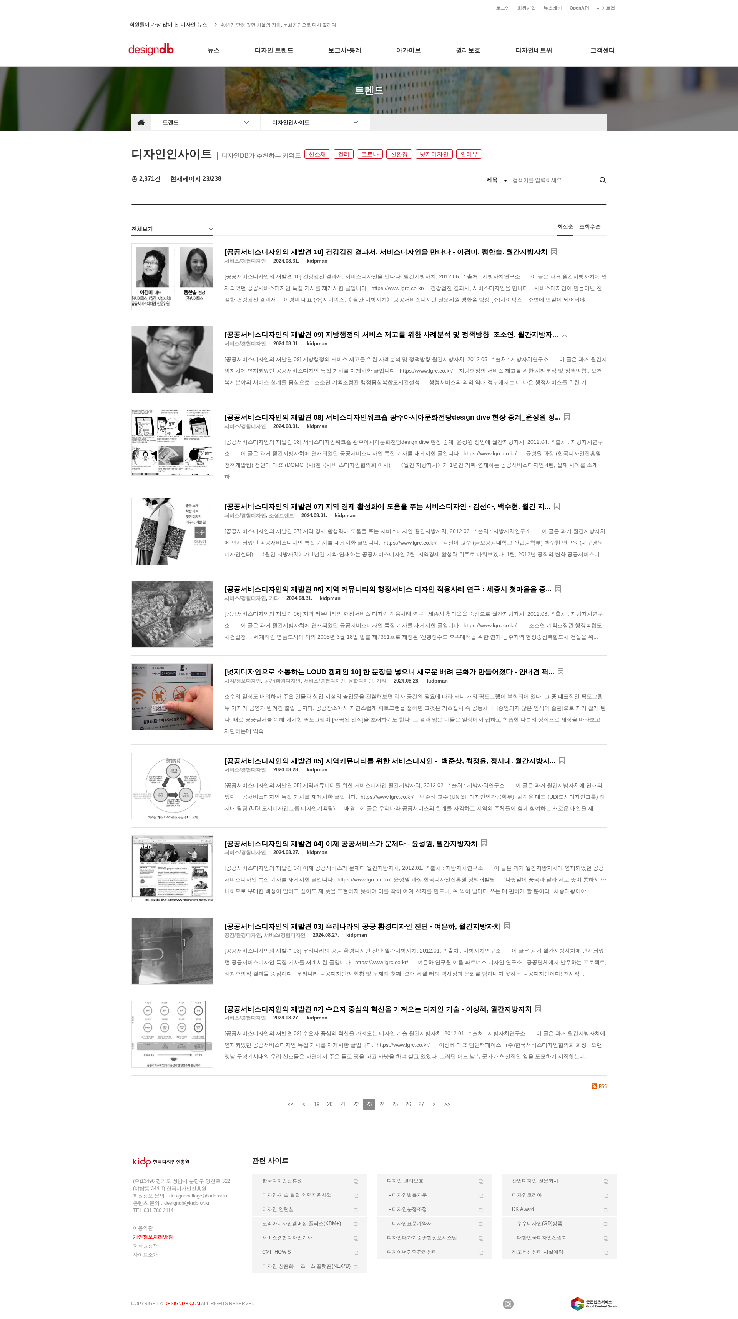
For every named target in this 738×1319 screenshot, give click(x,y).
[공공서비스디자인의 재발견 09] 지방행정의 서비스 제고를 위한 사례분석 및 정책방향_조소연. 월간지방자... (391, 334)
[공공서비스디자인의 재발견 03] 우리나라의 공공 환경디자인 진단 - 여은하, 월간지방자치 (362, 926)
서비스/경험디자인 (245, 261)
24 (382, 1104)
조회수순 (590, 226)
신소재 (317, 154)
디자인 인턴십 (278, 1209)
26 (408, 1104)
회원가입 (526, 8)
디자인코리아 (527, 1195)
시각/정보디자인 (242, 681)
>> (447, 1104)
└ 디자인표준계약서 (409, 1223)
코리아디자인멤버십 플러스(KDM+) (301, 1223)
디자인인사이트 (291, 122)
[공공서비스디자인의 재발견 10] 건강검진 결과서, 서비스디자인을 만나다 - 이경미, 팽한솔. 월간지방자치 (386, 252)
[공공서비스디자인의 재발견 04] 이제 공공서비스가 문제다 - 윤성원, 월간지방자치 (351, 844)
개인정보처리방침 (153, 1237)
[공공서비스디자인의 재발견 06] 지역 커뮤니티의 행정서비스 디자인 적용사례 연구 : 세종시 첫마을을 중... (388, 589)
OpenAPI (579, 8)
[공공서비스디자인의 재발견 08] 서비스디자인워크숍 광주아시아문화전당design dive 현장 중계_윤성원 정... (392, 417)
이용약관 (143, 1228)
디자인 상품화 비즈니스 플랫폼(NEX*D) (306, 1266)
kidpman (317, 261)
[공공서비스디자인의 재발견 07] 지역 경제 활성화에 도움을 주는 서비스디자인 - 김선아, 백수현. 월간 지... (387, 506)
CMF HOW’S (276, 1252)
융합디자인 (360, 681)
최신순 (565, 226)
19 (316, 1104)
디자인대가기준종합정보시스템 (422, 1238)
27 (421, 1104)
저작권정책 (145, 1246)
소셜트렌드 (281, 515)
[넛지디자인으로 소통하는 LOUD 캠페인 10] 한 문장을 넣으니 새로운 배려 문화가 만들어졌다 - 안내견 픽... (389, 672)
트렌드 (171, 122)
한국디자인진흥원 (147, 7)
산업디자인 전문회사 (535, 1181)
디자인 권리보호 (405, 1181)
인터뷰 (469, 154)
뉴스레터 (553, 8)
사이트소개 (145, 1254)
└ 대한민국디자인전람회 (539, 1238)
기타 (274, 598)
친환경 (399, 154)
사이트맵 (606, 8)
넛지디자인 (434, 154)
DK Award (523, 1209)
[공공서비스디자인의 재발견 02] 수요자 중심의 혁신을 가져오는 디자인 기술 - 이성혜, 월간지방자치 (378, 1009)
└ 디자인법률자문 (407, 1195)
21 (343, 1104)
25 (395, 1104)
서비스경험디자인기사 (287, 1238)
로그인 (503, 8)
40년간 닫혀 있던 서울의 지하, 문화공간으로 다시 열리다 (278, 24)
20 (329, 1104)
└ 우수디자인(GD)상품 (537, 1223)
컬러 (343, 154)
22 (356, 1104)
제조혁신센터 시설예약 (537, 1252)
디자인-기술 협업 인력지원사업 (297, 1195)
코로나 (370, 154)
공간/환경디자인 (282, 681)
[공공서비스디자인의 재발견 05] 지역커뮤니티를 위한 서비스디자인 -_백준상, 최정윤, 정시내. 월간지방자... (389, 761)
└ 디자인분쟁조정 (407, 1209)
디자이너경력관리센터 (412, 1252)
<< (291, 1104)
